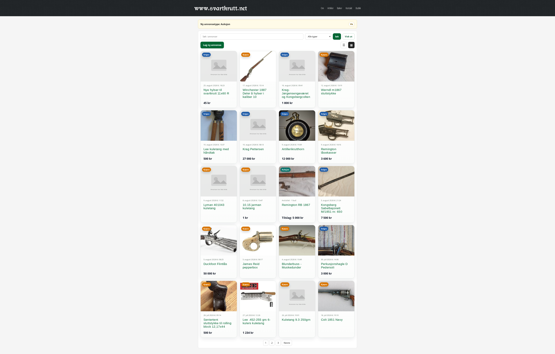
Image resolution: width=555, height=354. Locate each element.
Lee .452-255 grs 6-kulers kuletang (256, 321)
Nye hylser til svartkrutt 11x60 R (216, 91)
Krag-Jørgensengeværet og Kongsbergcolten (296, 93)
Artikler (331, 8)
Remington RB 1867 (296, 204)
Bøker (339, 8)
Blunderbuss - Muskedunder (291, 265)
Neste (287, 342)
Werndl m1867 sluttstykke (331, 91)
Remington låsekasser (328, 150)
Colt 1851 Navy (332, 319)
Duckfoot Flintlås (215, 264)
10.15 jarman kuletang (252, 206)
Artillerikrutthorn (293, 149)
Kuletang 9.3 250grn (296, 319)
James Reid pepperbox (251, 265)
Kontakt (349, 8)
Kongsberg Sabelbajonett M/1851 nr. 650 (331, 208)
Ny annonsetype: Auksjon (215, 24)
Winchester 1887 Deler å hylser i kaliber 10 (255, 93)
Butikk (358, 8)
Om (322, 8)
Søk (337, 36)
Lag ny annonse (212, 45)
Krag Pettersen (253, 149)
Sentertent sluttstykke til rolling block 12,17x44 (217, 323)
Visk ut (348, 36)
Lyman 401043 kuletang (214, 206)
